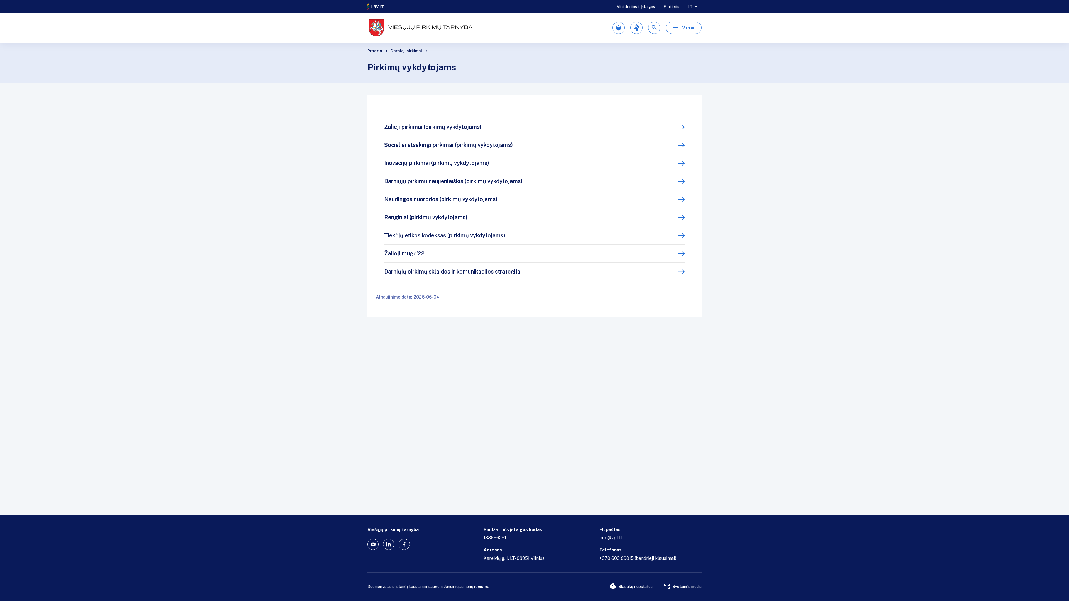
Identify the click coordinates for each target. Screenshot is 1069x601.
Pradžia (374, 51)
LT (690, 6)
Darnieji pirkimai (406, 51)
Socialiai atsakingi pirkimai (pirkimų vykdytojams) (448, 145)
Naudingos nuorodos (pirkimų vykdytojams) (440, 199)
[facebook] (404, 544)
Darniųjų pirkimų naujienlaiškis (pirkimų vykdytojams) (453, 181)
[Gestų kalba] (636, 28)
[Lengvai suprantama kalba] (618, 28)
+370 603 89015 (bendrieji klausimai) (637, 558)
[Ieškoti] (654, 28)
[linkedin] (388, 544)
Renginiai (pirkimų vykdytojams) (425, 217)
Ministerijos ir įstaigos (635, 6)
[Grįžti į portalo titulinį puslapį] (375, 6)
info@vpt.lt (610, 537)
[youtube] (373, 544)
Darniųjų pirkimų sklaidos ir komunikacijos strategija (452, 271)
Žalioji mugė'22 (404, 253)
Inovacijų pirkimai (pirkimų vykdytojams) (436, 163)
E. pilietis (671, 6)
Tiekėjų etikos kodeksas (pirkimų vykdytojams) (444, 235)
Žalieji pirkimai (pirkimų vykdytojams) (433, 127)
